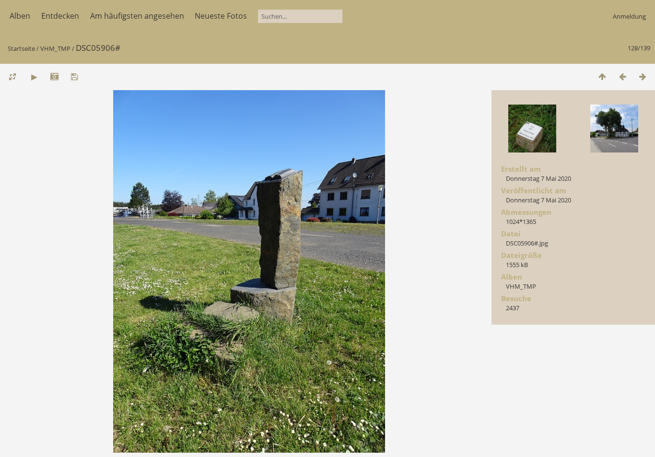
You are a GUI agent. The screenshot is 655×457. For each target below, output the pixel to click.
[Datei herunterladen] (74, 76)
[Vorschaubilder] (602, 76)
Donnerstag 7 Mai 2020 (538, 178)
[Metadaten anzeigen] (54, 76)
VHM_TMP (55, 48)
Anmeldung (629, 16)
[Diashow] (34, 76)
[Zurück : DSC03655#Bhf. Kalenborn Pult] (622, 76)
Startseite (21, 48)
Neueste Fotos (221, 16)
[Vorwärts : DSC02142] (642, 76)
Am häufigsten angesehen (137, 16)
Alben (20, 16)
